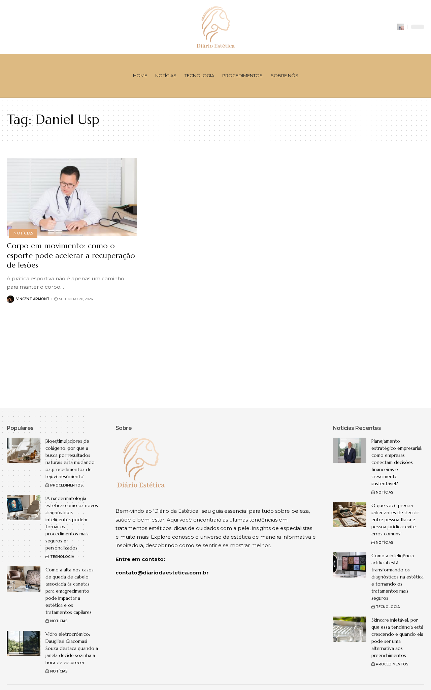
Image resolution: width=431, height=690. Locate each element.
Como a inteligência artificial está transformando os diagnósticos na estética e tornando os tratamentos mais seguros (397, 577)
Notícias (23, 233)
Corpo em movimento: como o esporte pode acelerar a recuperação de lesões (71, 255)
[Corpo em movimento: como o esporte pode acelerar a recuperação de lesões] (72, 197)
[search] (400, 27)
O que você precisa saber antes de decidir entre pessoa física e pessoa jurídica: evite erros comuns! (395, 519)
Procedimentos (66, 485)
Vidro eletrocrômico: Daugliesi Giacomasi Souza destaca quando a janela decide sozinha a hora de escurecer (71, 648)
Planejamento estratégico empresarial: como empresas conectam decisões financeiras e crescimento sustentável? (396, 462)
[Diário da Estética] (215, 27)
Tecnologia (62, 557)
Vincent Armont (32, 299)
